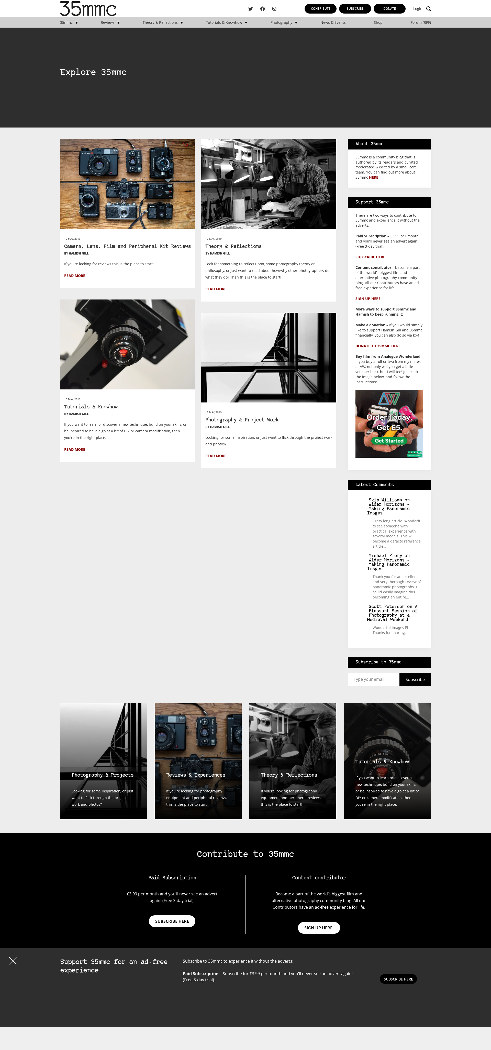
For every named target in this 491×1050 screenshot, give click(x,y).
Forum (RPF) (421, 22)
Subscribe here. (370, 257)
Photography (281, 22)
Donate (389, 8)
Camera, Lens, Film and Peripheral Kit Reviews (127, 246)
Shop (378, 22)
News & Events (333, 22)
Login (417, 9)
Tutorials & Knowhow (224, 22)
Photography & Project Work (241, 420)
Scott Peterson (387, 607)
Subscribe (355, 8)
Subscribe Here (398, 979)
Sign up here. (368, 298)
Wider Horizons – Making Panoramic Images (388, 508)
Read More (74, 275)
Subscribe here (172, 921)
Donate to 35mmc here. (378, 345)
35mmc (66, 22)
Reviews (108, 22)
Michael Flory (385, 556)
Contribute (320, 8)
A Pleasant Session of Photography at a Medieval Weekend (392, 613)
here (373, 177)
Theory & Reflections (160, 22)
